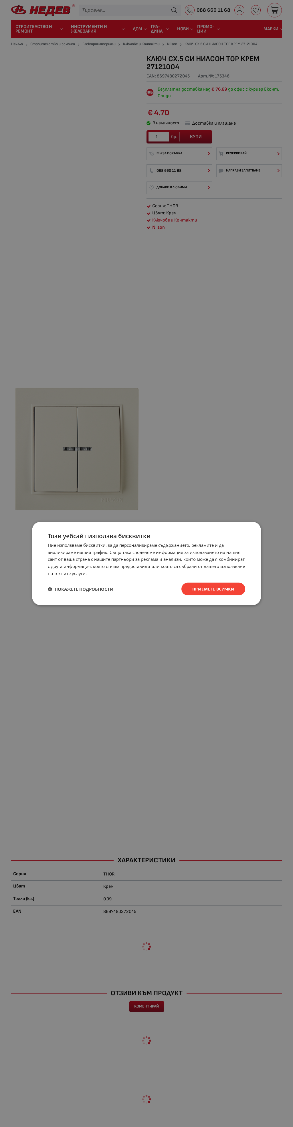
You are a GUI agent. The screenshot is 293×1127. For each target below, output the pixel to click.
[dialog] (146, 563)
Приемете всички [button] (213, 588)
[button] (80, 589)
